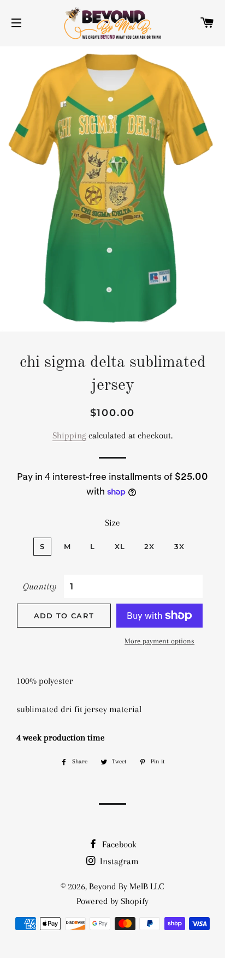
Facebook (118, 844)
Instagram (118, 861)
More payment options (159, 641)
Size (112, 522)
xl (120, 546)
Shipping (69, 435)
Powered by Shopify (112, 901)
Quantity (39, 586)
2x (149, 546)
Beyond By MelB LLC (126, 886)
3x (179, 546)
